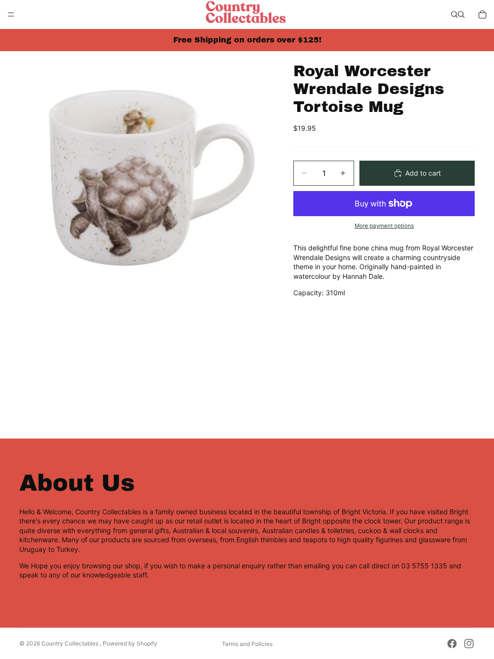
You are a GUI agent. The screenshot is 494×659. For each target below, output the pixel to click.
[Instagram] (469, 643)
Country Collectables (70, 643)
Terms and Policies (247, 643)
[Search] (454, 14)
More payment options (384, 225)
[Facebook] (452, 643)
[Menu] (11, 14)
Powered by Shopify (130, 643)
